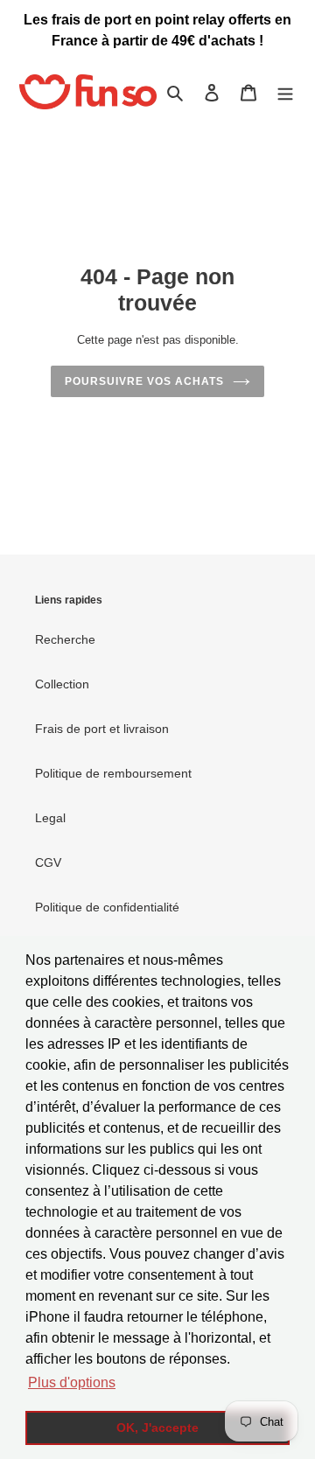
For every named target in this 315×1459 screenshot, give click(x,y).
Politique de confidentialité (107, 907)
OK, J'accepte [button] (157, 1428)
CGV (48, 862)
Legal (50, 818)
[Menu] (285, 92)
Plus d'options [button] (72, 1382)
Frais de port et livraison (102, 729)
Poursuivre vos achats (144, 381)
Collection (62, 684)
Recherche (65, 639)
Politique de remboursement (113, 773)
